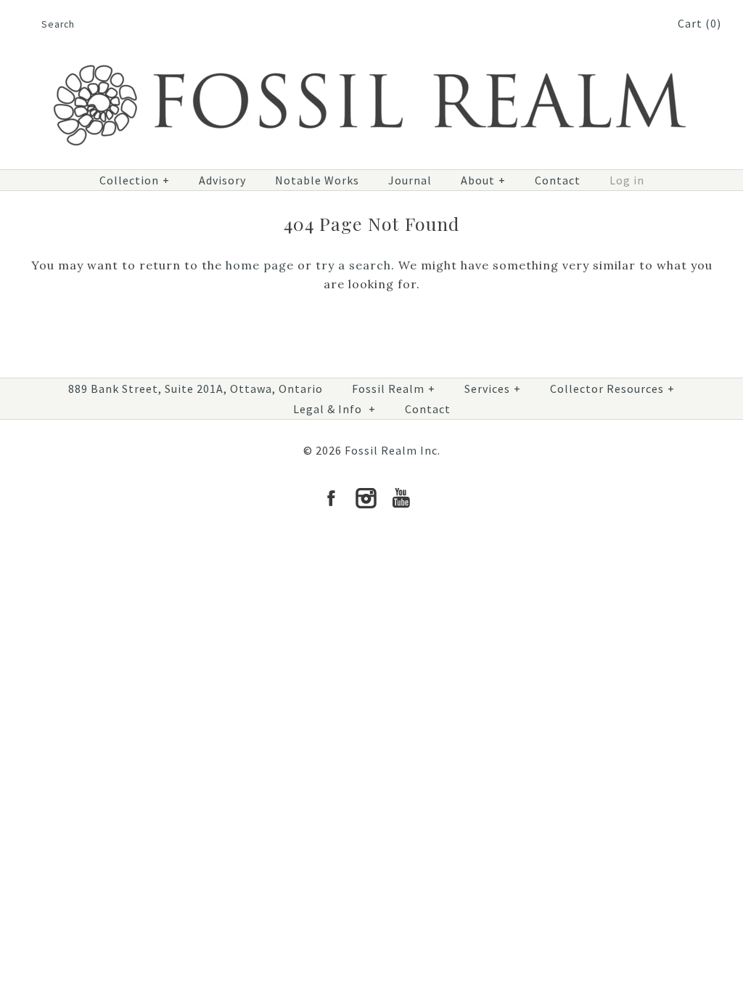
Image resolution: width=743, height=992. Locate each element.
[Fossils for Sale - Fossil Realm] (371, 56)
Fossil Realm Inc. (392, 450)
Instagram (366, 498)
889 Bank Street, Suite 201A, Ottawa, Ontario (195, 388)
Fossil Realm (393, 388)
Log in (626, 180)
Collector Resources (612, 388)
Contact (557, 180)
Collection (134, 180)
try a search (353, 265)
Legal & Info (334, 409)
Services (492, 388)
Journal (410, 180)
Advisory (222, 180)
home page (260, 265)
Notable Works (317, 180)
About (483, 180)
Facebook (331, 498)
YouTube (400, 498)
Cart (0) (699, 23)
